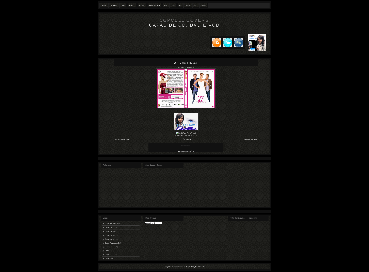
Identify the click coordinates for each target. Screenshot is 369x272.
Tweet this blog (226, 42)
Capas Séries (110, 247)
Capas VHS (109, 258)
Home (104, 5)
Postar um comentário (186, 151)
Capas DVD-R (110, 231)
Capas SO (109, 251)
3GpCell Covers (184, 20)
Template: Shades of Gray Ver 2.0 (176, 267)
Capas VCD (109, 254)
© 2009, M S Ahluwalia (197, 267)
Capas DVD (109, 227)
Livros (142, 5)
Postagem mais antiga (250, 139)
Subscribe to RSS (215, 42)
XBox (188, 5)
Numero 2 (190, 67)
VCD (165, 5)
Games (132, 5)
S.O (195, 5)
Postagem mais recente (122, 139)
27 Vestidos (186, 63)
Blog (204, 5)
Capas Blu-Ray (110, 223)
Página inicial (186, 139)
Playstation (154, 5)
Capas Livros (110, 239)
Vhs (173, 5)
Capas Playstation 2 (112, 243)
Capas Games (110, 235)
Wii (180, 5)
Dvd (123, 5)
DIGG (238, 42)
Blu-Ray (114, 5)
